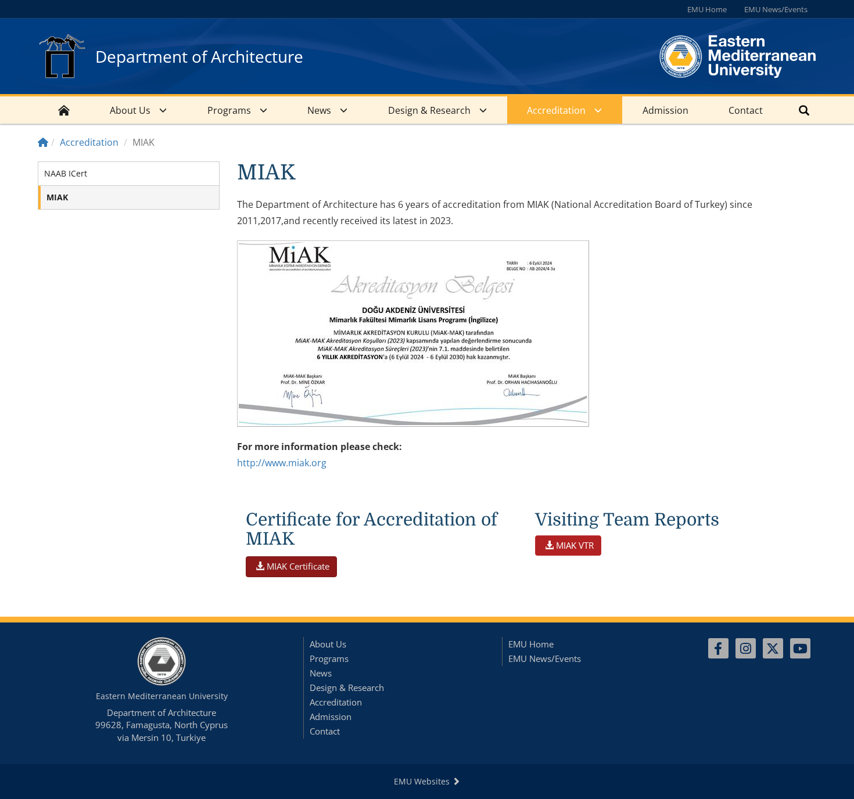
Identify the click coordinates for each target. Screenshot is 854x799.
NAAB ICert (65, 173)
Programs (229, 110)
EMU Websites (423, 781)
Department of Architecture (199, 56)
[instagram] (745, 648)
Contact (746, 110)
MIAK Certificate (296, 566)
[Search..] (804, 110)
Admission (665, 110)
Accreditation (556, 110)
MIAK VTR (574, 545)
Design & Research (429, 110)
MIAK (57, 197)
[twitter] (773, 648)
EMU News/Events (776, 9)
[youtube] (800, 648)
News (319, 110)
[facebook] (718, 648)
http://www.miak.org (281, 462)
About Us (130, 110)
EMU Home (707, 9)
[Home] (43, 142)
